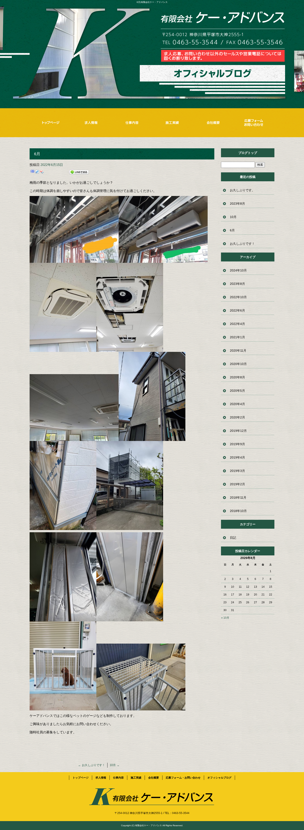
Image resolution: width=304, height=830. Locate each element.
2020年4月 (237, 404)
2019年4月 (237, 457)
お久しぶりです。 (242, 190)
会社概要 (213, 122)
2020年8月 (237, 377)
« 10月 (225, 617)
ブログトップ (247, 153)
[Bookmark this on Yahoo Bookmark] (42, 173)
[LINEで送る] (79, 173)
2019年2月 (237, 484)
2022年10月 (238, 297)
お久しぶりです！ (91, 765)
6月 (232, 230)
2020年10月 (238, 364)
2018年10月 (238, 511)
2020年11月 (238, 350)
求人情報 (91, 122)
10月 (115, 765)
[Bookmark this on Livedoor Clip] (37, 173)
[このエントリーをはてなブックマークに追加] (32, 173)
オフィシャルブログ (219, 777)
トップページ (50, 122)
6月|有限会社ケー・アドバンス (152, 2)
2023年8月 (237, 203)
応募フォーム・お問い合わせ (253, 122)
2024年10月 (238, 270)
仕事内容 (131, 122)
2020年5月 (237, 390)
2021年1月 (237, 337)
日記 (233, 537)
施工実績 (172, 122)
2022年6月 (237, 310)
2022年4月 (237, 324)
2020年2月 (237, 417)
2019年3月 (237, 471)
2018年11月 (238, 497)
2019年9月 (237, 444)
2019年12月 (238, 430)
